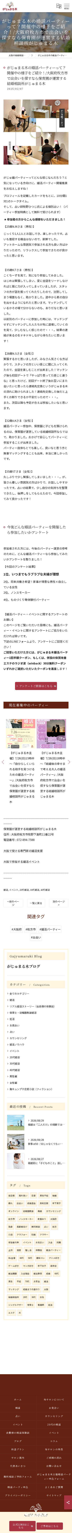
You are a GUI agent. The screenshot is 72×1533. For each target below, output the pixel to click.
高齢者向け (22, 1226)
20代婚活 (24, 889)
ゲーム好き (13, 1265)
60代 (57, 1273)
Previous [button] (3, 761)
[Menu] (67, 6)
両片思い (23, 1195)
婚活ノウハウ (17, 1044)
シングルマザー (15, 1304)
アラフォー (22, 1234)
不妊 (19, 1281)
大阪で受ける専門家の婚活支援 (23, 851)
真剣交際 (44, 1203)
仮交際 (11, 1195)
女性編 (13, 1082)
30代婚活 (34, 889)
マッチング (13, 1289)
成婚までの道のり (31, 1289)
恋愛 (33, 1195)
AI (20, 1312)
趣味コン (40, 1258)
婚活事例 (38, 1273)
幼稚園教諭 (28, 1211)
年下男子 (56, 1203)
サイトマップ (54, 1495)
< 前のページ (13, 903)
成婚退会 (31, 1203)
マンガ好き (28, 1265)
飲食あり (42, 1219)
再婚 (40, 1211)
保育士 (30, 1304)
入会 (50, 1242)
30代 (33, 1297)
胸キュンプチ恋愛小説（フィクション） (32, 1089)
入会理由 (25, 1273)
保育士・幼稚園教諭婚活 (23, 1012)
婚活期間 (12, 1273)
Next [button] (68, 761)
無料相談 (35, 1226)
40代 (22, 1258)
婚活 (5, 889)
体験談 (39, 1250)
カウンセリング (18, 1038)
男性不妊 (44, 1195)
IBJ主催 (11, 1258)
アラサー (44, 1234)
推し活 (28, 1250)
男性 (10, 1281)
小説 (10, 1234)
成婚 (48, 1273)
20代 (25, 1297)
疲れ (10, 1203)
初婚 (33, 1234)
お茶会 (37, 1281)
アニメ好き (54, 1258)
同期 (59, 1242)
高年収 (53, 1265)
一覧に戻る (36, 903)
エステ (11, 1312)
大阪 (46, 1289)
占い (12, 1031)
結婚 (54, 1195)
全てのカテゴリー (19, 993)
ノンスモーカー (26, 1219)
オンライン (13, 1211)
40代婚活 (45, 889)
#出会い (36, 937)
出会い (20, 1203)
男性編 (13, 1076)
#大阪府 (17, 929)
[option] (20, 764)
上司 (10, 1250)
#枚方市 (31, 929)
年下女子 (42, 1265)
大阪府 (53, 1219)
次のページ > (59, 903)
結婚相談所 (13, 1297)
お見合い (14, 1025)
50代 (30, 1258)
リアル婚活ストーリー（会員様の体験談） (33, 1006)
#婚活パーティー (50, 929)
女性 (42, 1297)
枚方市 (11, 1219)
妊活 (12, 1019)
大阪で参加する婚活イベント (21, 861)
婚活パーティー (53, 1250)
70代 (27, 1281)
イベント (13, 889)
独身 (10, 1226)
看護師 (41, 1304)
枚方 (54, 1226)
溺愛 (19, 1250)
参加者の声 (13, 1242)
